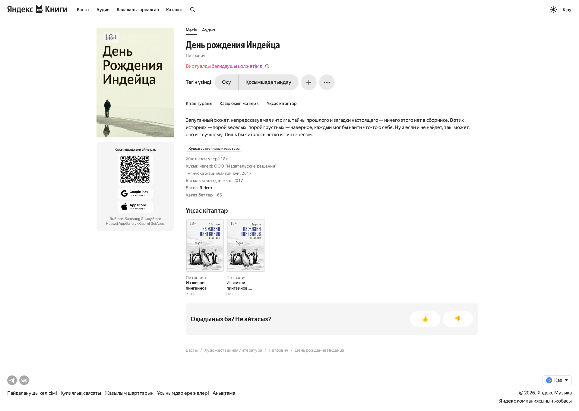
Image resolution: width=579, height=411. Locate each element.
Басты (83, 9)
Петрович (195, 55)
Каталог (174, 9)
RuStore (116, 219)
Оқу (226, 82)
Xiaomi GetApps (151, 223)
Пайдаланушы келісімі (32, 393)
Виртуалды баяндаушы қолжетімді (225, 66)
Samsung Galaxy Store (143, 219)
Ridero (206, 187)
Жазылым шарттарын (129, 393)
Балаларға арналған (138, 9)
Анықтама (224, 393)
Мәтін (191, 29)
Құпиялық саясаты (81, 393)
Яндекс (507, 401)
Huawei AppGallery (121, 223)
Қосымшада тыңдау (268, 82)
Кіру (567, 9)
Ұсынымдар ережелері (183, 393)
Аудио (102, 9)
